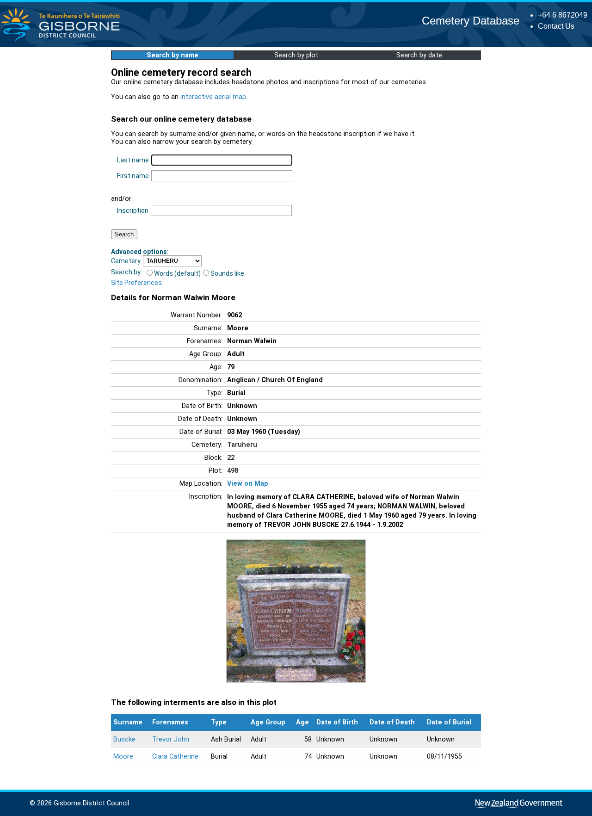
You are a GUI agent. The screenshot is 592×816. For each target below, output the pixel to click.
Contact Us (556, 26)
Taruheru (242, 445)
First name (133, 175)
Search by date (419, 55)
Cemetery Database (470, 20)
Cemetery (126, 261)
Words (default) (177, 273)
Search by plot (296, 55)
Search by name (172, 55)
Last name (133, 160)
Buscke (124, 739)
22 (230, 458)
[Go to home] (63, 41)
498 (232, 471)
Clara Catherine (175, 756)
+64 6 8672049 (562, 15)
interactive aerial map (213, 97)
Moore (123, 756)
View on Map (247, 484)
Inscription (132, 210)
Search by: (126, 272)
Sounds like (227, 273)
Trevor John (170, 739)
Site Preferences (136, 282)
